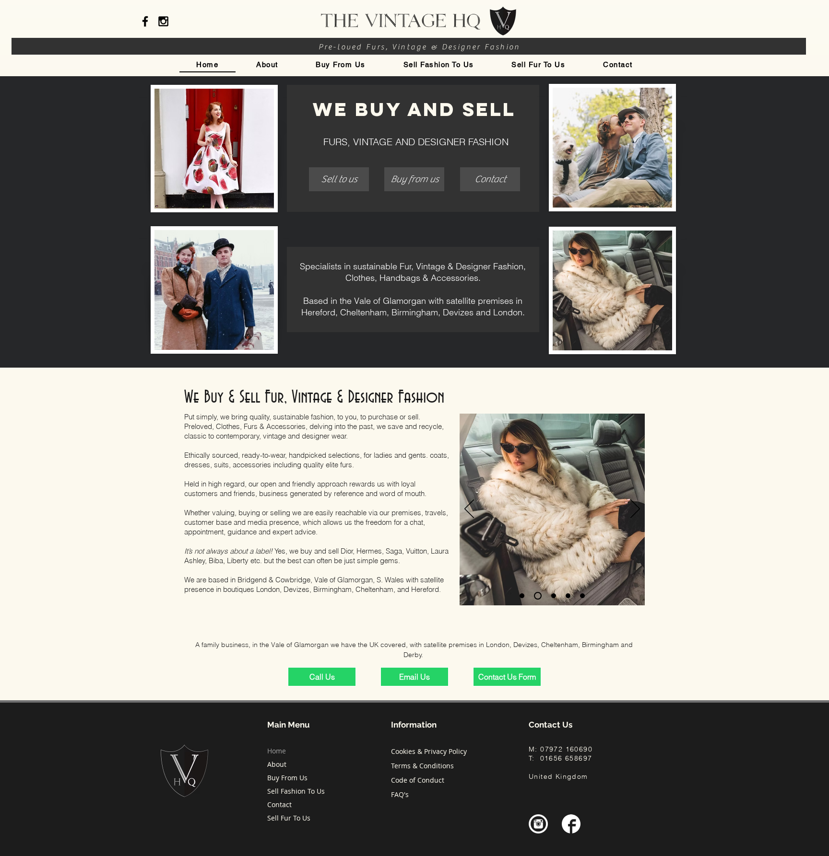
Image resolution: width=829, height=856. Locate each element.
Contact (279, 804)
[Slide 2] (522, 595)
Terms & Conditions (422, 765)
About (276, 764)
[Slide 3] (536, 595)
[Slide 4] (552, 596)
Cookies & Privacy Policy (429, 751)
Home (276, 750)
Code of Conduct (417, 780)
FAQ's (400, 794)
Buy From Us (287, 777)
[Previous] (469, 509)
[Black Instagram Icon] (163, 21)
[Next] (635, 509)
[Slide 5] (568, 595)
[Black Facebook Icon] (145, 21)
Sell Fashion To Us (296, 791)
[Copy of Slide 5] (582, 595)
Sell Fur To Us (288, 817)
